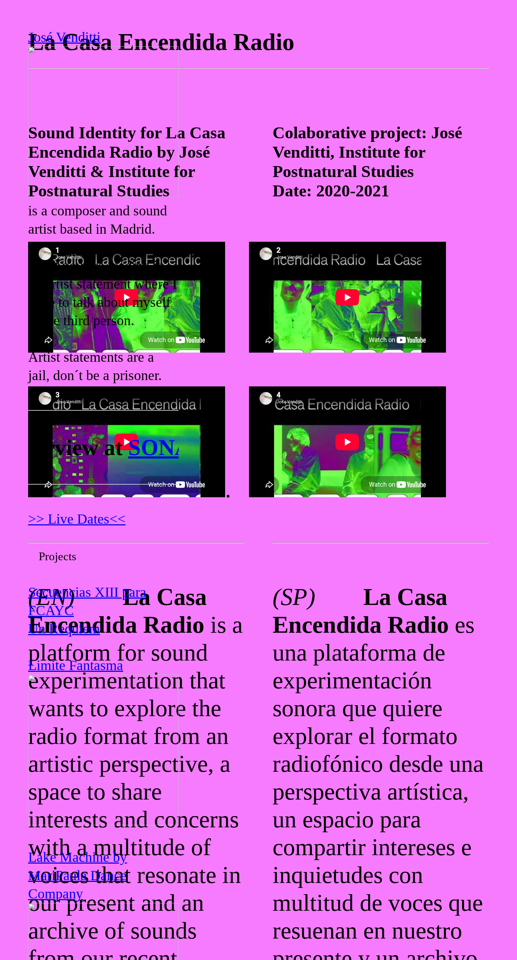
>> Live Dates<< (77, 519)
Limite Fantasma (75, 665)
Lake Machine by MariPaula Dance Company (77, 875)
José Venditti (64, 37)
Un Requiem (64, 629)
